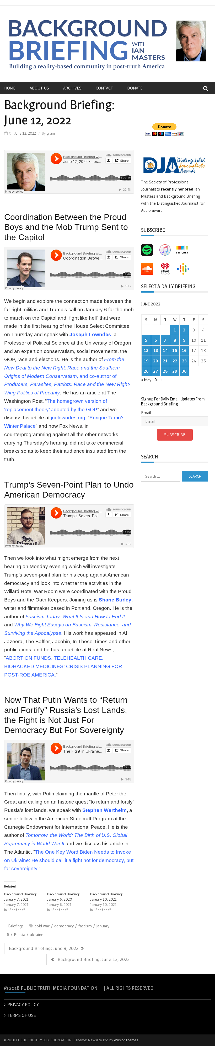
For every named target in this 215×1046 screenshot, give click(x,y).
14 (165, 350)
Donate (135, 88)
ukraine (36, 934)
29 (174, 371)
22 (175, 360)
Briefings (16, 925)
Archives (72, 88)
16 (184, 350)
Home (9, 88)
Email (146, 412)
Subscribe (174, 434)
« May (146, 379)
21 (165, 360)
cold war (42, 925)
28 (165, 371)
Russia (19, 934)
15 (174, 350)
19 (146, 360)
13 (155, 350)
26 (146, 371)
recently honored (177, 189)
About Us (39, 88)
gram (51, 133)
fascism (85, 925)
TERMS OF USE (21, 1015)
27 (155, 371)
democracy (64, 925)
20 (155, 360)
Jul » (159, 379)
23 (184, 360)
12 (146, 350)
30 (184, 371)
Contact (104, 88)
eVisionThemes (126, 1040)
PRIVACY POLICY (23, 1004)
